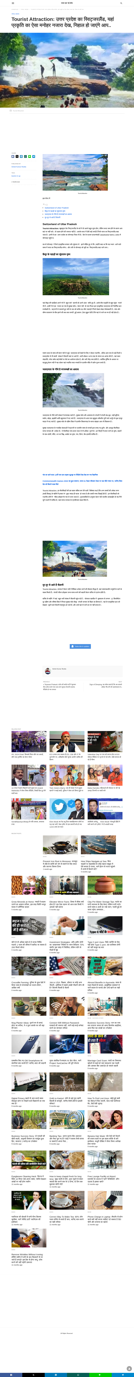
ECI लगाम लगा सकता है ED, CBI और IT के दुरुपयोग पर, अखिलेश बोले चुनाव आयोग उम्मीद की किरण (66, 757)
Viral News (24, 9)
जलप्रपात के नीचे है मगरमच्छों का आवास (58, 214)
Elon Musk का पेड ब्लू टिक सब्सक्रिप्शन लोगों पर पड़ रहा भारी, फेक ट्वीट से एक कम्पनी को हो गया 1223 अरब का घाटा (67, 824)
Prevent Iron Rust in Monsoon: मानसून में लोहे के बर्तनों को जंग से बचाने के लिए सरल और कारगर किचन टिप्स (60, 864)
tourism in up (16, 176)
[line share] (29, 156)
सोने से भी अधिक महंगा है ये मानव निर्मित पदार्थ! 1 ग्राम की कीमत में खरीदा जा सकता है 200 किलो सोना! (29, 944)
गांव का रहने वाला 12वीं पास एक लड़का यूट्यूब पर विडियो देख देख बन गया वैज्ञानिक (70, 475)
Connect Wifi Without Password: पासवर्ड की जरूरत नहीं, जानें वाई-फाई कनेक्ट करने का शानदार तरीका (66, 1025)
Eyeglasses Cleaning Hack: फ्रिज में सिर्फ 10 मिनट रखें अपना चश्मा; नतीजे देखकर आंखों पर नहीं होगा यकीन (29, 1179)
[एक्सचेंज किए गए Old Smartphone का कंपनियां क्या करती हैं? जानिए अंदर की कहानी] (29, 1044)
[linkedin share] (21, 156)
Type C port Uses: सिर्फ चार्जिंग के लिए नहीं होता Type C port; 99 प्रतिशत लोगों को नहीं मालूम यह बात (104, 944)
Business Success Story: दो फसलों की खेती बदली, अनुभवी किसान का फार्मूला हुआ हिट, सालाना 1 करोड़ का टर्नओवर (28, 1138)
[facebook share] (13, 156)
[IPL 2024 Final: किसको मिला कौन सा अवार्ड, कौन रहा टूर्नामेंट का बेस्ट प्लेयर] (29, 741)
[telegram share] (33, 156)
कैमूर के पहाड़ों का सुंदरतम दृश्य (55, 211)
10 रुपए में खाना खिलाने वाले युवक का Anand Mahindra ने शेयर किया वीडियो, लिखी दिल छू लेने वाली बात (29, 790)
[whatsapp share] (25, 156)
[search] (121, 3)
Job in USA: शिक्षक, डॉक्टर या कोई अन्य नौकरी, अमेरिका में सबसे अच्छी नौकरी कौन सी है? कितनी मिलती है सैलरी (67, 985)
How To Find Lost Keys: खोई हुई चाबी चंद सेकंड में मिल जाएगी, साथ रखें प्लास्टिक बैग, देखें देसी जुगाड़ (104, 1101)
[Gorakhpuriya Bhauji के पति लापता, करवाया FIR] (29, 808)
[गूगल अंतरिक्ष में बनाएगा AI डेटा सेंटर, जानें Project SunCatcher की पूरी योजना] (67, 1044)
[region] (67, 131)
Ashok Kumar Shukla (59, 669)
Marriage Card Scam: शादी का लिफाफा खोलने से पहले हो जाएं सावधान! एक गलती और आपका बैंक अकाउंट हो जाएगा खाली (104, 1063)
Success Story (98, 1018)
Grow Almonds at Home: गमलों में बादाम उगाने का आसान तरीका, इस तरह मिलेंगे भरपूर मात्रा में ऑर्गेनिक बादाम (29, 904)
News (45, 856)
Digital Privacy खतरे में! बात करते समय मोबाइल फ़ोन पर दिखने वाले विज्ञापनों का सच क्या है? (28, 1101)
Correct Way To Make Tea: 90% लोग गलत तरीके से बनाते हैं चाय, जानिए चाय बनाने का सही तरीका (67, 1219)
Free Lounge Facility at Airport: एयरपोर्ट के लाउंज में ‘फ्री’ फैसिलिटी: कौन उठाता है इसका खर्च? (103, 1179)
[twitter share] (17, 156)
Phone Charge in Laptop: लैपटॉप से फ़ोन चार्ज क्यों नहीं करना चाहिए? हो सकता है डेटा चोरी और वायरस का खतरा (105, 1219)
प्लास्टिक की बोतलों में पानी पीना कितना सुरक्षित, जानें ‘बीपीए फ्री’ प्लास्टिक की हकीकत (26, 1219)
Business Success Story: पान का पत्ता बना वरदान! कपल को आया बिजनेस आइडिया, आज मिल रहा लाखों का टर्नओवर (105, 1025)
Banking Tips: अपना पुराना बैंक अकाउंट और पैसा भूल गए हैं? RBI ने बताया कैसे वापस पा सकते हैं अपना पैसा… (67, 1138)
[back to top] (129, 1368)
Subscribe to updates (82, 646)
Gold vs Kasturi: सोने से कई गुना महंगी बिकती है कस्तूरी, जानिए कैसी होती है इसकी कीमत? (66, 1101)
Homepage (15, 9)
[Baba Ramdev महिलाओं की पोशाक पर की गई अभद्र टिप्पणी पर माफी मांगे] (105, 775)
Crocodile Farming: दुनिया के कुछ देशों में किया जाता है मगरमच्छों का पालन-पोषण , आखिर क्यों (28, 985)
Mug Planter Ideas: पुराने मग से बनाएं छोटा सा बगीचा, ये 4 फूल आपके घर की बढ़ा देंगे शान (28, 1025)
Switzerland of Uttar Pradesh (57, 208)
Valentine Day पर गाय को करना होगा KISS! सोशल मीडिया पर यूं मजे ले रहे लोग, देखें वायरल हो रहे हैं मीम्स (104, 757)
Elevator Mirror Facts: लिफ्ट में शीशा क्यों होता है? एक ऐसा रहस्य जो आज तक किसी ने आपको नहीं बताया (67, 904)
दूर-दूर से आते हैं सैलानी (52, 217)
